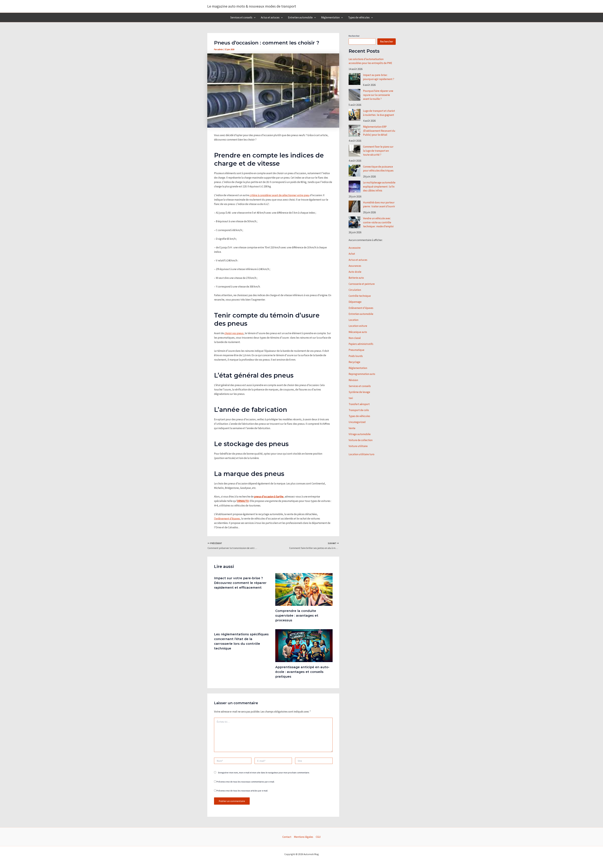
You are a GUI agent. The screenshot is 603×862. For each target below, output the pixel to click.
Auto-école (355, 272)
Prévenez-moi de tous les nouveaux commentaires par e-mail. (245, 781)
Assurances (355, 266)
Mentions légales (303, 837)
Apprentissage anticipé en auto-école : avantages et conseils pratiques (302, 671)
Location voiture (358, 326)
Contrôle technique (360, 296)
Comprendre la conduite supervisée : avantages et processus (296, 615)
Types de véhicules (359, 17)
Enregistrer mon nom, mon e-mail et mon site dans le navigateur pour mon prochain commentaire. (264, 772)
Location (353, 320)
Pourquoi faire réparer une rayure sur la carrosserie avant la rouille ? (378, 95)
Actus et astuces (270, 17)
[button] (253, 17)
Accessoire (355, 247)
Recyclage (354, 362)
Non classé (355, 338)
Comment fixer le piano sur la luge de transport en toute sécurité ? (378, 150)
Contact (286, 837)
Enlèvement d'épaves (361, 308)
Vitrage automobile (360, 434)
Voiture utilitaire (358, 446)
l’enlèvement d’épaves (227, 518)
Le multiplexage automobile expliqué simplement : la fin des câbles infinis (379, 186)
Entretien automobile (300, 17)
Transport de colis (359, 410)
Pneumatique (356, 350)
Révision (353, 380)
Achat (352, 253)
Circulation (355, 290)
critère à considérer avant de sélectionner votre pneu (280, 195)
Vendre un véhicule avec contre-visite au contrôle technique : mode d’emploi (378, 222)
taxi (351, 398)
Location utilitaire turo (361, 454)
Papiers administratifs (361, 344)
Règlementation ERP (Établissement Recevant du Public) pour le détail (379, 130)
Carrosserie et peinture (362, 284)
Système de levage (359, 392)
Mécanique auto (358, 332)
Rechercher (354, 35)
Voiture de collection (360, 440)
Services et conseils (241, 17)
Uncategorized (357, 422)
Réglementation (330, 17)
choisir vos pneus (234, 333)
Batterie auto (356, 277)
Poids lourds (356, 356)
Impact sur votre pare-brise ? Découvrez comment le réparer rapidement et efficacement (240, 582)
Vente (352, 428)
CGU (318, 837)
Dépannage (355, 302)
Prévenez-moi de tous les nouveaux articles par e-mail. (242, 790)
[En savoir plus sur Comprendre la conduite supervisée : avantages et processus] (304, 589)
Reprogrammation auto (362, 374)
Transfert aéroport (359, 404)
